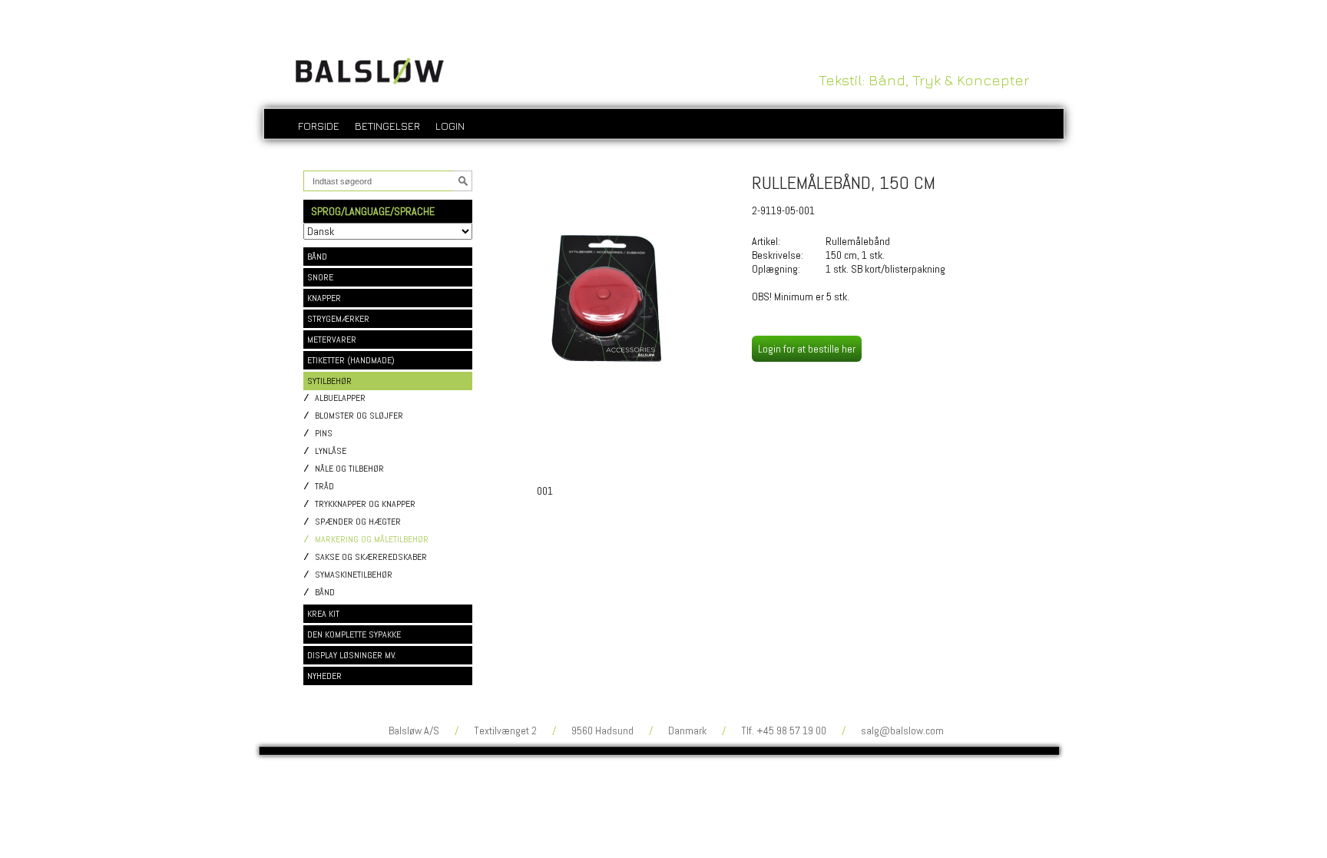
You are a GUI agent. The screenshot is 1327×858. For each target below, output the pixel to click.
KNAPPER (324, 298)
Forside (318, 125)
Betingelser (387, 125)
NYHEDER (324, 676)
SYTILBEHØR (329, 381)
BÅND (317, 256)
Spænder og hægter (358, 522)
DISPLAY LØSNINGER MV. (351, 655)
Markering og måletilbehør (372, 539)
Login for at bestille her (806, 349)
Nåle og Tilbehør (349, 469)
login (450, 125)
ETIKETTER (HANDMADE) (351, 360)
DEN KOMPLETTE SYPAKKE (354, 634)
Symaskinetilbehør (353, 575)
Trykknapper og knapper (365, 504)
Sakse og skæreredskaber (371, 557)
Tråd (324, 486)
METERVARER (331, 339)
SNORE (320, 277)
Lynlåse (330, 451)
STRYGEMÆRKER (338, 319)
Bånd (325, 592)
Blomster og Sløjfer (359, 416)
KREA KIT (323, 614)
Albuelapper (340, 398)
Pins (324, 433)
